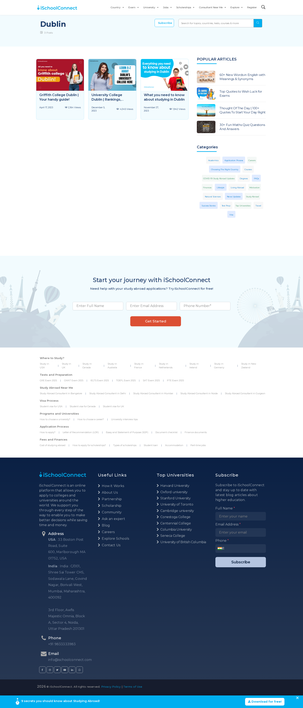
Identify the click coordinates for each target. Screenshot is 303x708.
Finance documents (196, 432)
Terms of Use (132, 686)
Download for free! (266, 701)
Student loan (151, 445)
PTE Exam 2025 (175, 380)
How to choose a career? (91, 419)
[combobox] (221, 548)
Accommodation (174, 445)
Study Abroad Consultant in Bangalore (61, 393)
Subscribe (165, 22)
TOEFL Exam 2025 (126, 380)
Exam (131, 7)
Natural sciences (213, 196)
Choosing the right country (224, 169)
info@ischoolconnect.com (70, 660)
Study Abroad (252, 196)
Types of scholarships (124, 445)
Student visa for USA (51, 406)
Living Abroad (237, 187)
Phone (222, 541)
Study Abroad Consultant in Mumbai (153, 393)
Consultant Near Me (211, 7)
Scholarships (183, 7)
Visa (231, 214)
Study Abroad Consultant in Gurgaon (245, 393)
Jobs (165, 7)
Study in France (138, 365)
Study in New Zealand (248, 365)
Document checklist (166, 432)
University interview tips (124, 419)
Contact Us (110, 545)
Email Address (228, 524)
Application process (233, 160)
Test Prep (226, 205)
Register (252, 7)
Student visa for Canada (83, 406)
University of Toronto (176, 504)
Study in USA (44, 365)
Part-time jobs (198, 445)
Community (111, 512)
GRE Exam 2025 (48, 380)
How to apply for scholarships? (89, 445)
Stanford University (175, 498)
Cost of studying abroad (52, 445)
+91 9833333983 (62, 644)
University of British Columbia (183, 542)
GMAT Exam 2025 (73, 380)
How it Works (112, 486)
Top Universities (243, 205)
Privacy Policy (111, 686)
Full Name (225, 508)
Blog (105, 525)
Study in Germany (219, 365)
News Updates (234, 196)
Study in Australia (112, 365)
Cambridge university (177, 511)
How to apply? (47, 432)
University (149, 7)
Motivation (254, 187)
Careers (251, 160)
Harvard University (174, 486)
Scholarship (111, 506)
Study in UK (66, 365)
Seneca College (172, 536)
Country (115, 7)
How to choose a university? (55, 419)
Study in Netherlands (166, 365)
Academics (213, 160)
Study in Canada (87, 365)
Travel (258, 205)
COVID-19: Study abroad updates (219, 178)
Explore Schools (115, 539)
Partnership (111, 499)
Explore (234, 7)
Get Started (155, 321)
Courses (248, 169)
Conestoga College (175, 517)
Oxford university (174, 492)
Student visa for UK (113, 406)
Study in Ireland (194, 365)
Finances (207, 187)
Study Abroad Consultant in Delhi (107, 393)
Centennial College (175, 523)
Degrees (244, 178)
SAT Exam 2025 (151, 380)
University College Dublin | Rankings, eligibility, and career (109, 99)
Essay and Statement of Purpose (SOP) (127, 432)
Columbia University (176, 529)
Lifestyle (220, 187)
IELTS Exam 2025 (99, 380)
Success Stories (208, 205)
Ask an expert (113, 519)
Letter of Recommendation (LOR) (81, 432)
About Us (109, 492)
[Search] (263, 7)
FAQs (256, 178)
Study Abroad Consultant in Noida (199, 393)
